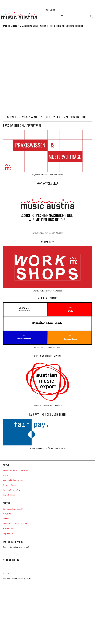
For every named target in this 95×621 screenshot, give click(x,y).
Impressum (8, 533)
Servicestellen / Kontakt (13, 509)
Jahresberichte (9, 495)
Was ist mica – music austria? (15, 470)
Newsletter (7, 513)
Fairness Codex (9, 485)
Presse (6, 518)
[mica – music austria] (19, 16)
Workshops (47, 242)
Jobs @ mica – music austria (15, 523)
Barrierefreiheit (9, 528)
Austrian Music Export (47, 356)
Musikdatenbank (47, 298)
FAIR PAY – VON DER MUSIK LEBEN (47, 414)
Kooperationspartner (12, 490)
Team (5, 475)
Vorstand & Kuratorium (13, 480)
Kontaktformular (47, 183)
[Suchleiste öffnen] (91, 16)
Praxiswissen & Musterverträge (22, 125)
